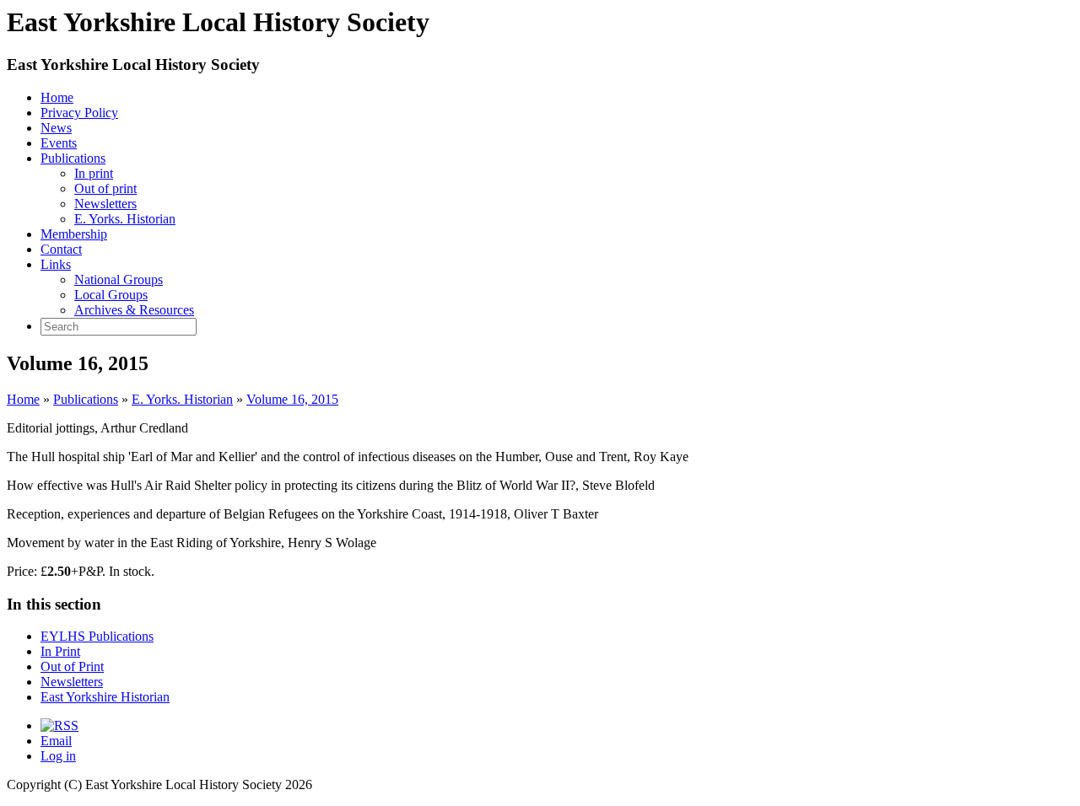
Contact (61, 249)
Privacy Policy (79, 112)
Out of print (105, 188)
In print (93, 173)
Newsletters (105, 203)
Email (56, 740)
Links (55, 264)
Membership (73, 234)
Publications (72, 158)
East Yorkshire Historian (105, 697)
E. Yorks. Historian (125, 219)
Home (56, 97)
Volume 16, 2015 (292, 399)
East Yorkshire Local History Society (133, 64)
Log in (58, 756)
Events (58, 143)
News (56, 128)
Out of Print (72, 666)
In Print (60, 651)
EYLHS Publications (97, 636)
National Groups (118, 279)
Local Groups (111, 294)
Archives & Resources (134, 310)
